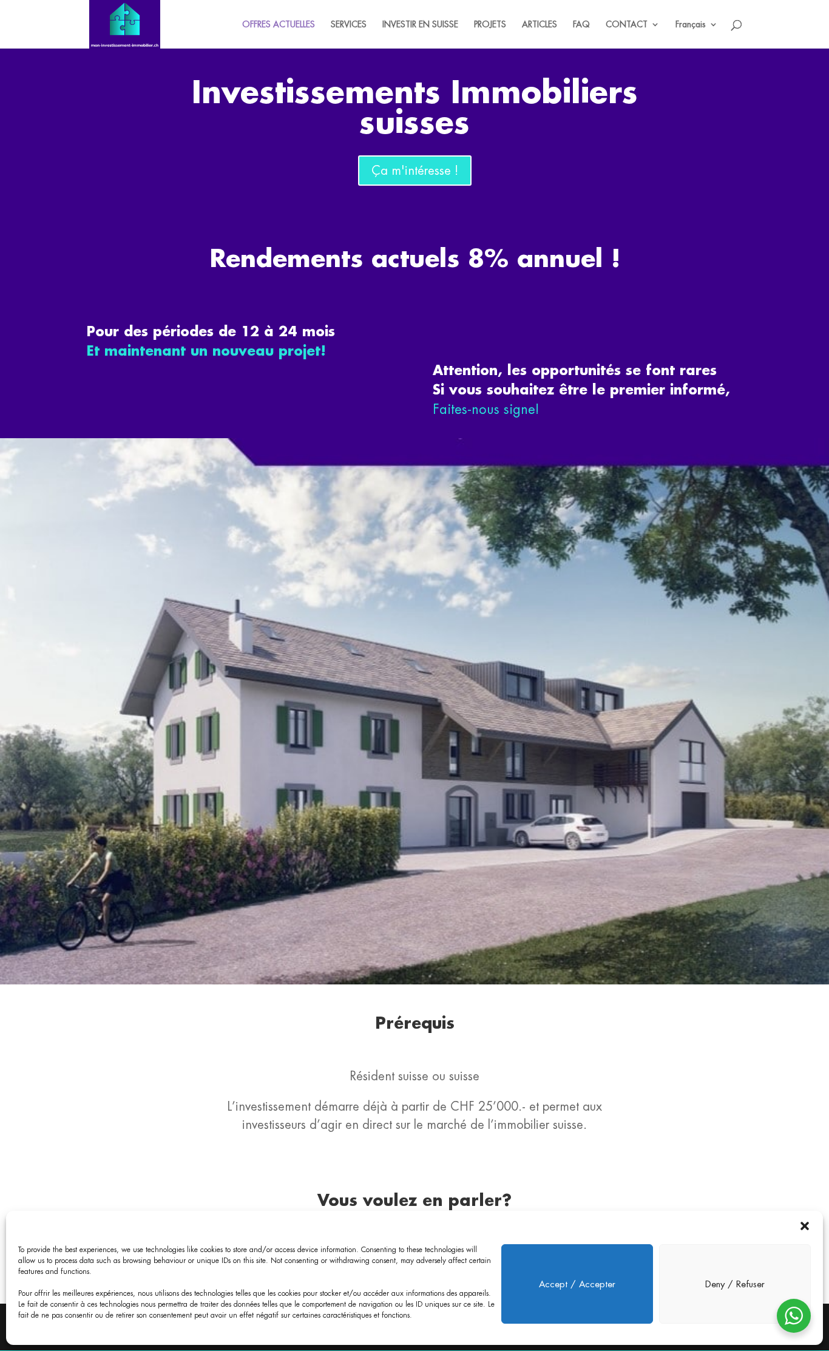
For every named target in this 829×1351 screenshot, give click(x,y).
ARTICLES (539, 25)
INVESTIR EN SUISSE (420, 25)
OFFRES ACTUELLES (278, 25)
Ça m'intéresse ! (414, 170)
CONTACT (627, 25)
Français (690, 25)
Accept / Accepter (577, 1284)
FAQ (581, 25)
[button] (805, 1226)
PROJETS (490, 25)
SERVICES (349, 25)
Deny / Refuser (735, 1284)
